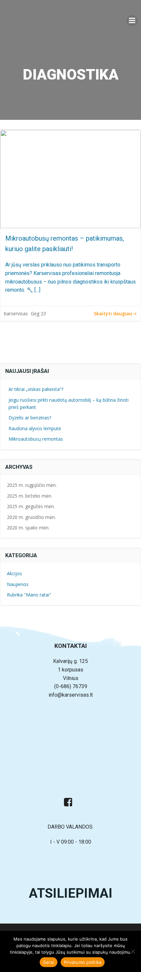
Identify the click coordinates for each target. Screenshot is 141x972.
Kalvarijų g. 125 (70, 661)
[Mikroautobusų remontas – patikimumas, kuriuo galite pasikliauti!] (70, 178)
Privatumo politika (83, 962)
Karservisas (16, 313)
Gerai (48, 962)
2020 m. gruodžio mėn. (31, 517)
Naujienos (18, 584)
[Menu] (132, 20)
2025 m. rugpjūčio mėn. (32, 485)
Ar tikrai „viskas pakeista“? (36, 389)
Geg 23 (38, 313)
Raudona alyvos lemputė (35, 428)
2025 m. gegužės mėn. (31, 506)
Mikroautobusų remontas (36, 439)
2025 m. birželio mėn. (29, 496)
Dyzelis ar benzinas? (30, 417)
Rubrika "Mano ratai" (29, 595)
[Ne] (133, 951)
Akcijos (14, 573)
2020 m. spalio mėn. (28, 527)
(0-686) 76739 (70, 686)
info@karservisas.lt (71, 695)
